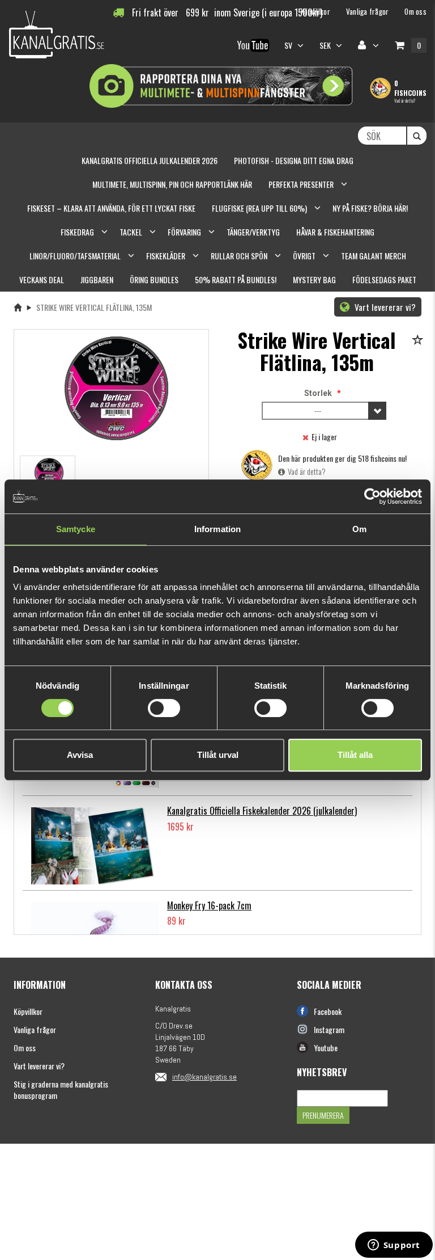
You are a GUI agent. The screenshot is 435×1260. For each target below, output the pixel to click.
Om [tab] (359, 529)
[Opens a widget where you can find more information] (394, 1246)
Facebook (328, 1011)
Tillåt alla (355, 755)
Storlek (318, 393)
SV (289, 45)
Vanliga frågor (35, 1029)
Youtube (326, 1047)
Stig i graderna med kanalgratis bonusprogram (61, 1089)
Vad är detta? (404, 100)
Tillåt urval (217, 755)
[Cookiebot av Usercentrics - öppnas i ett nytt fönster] (372, 496)
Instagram (329, 1029)
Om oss (25, 1047)
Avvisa (80, 755)
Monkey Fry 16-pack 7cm (209, 905)
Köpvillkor (28, 1011)
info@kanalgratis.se (204, 1077)
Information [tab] (217, 529)
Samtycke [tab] (75, 529)
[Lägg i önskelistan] (419, 340)
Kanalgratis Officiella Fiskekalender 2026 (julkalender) (262, 810)
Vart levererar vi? (384, 307)
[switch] (164, 708)
